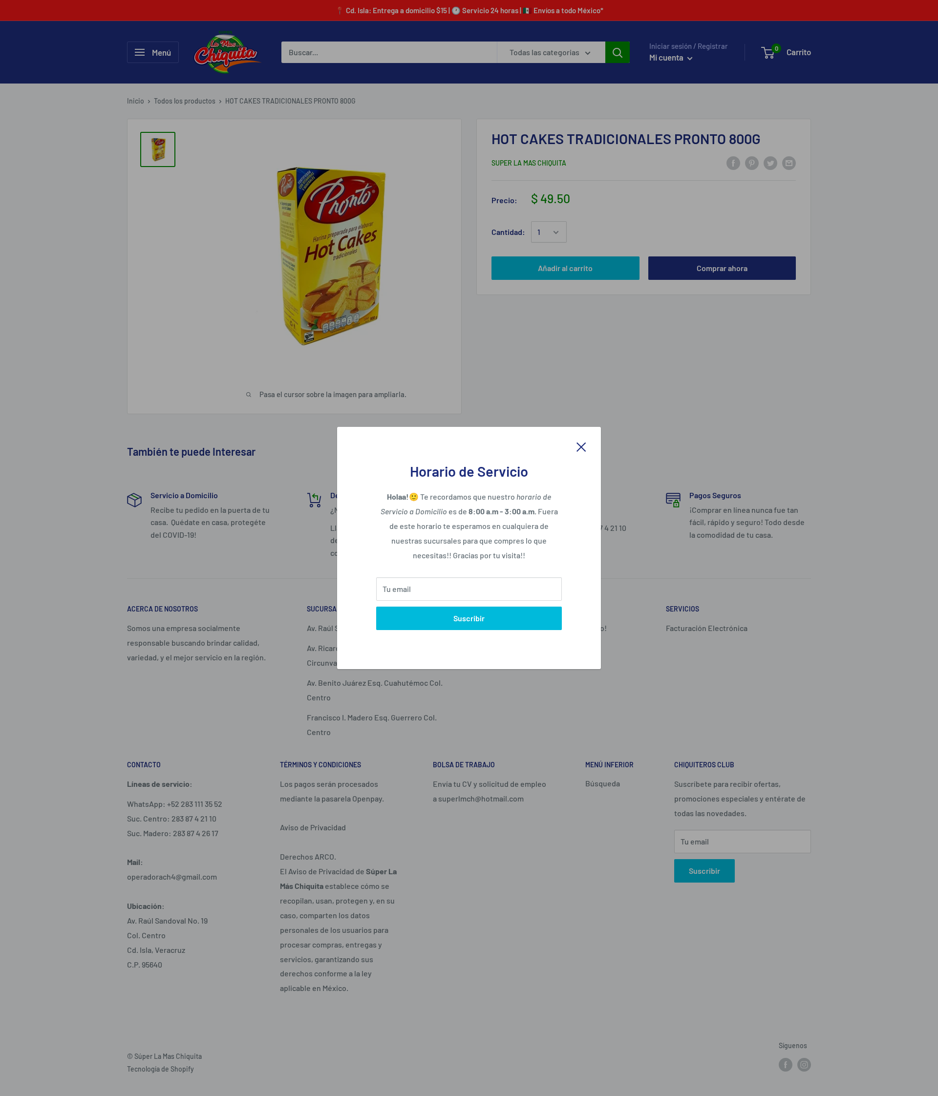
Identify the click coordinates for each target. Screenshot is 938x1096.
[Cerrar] (581, 446)
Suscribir (469, 618)
